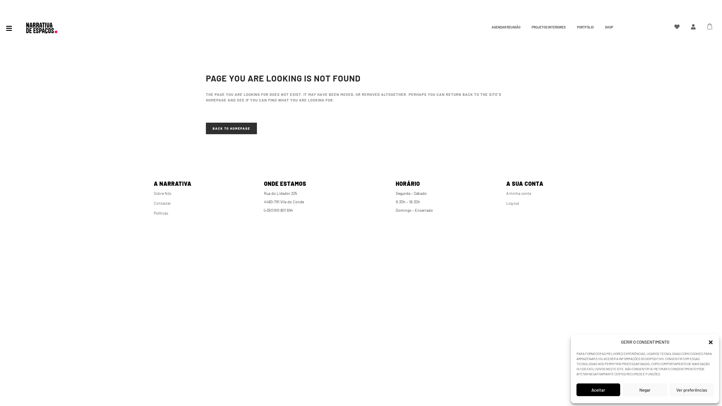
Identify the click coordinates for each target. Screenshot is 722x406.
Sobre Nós (162, 193)
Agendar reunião (506, 27)
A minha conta (518, 193)
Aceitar (598, 389)
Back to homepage (231, 128)
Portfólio (585, 27)
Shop (609, 27)
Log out (512, 203)
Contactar (162, 203)
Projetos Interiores (549, 27)
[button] (711, 342)
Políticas (161, 213)
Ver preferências (691, 389)
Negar (645, 389)
